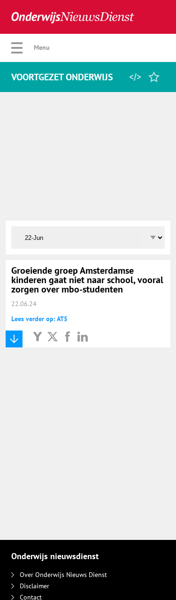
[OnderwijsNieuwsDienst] (72, 17)
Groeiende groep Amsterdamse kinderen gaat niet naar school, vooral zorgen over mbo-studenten (87, 279)
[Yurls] (37, 336)
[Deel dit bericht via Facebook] (67, 336)
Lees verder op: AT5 (39, 319)
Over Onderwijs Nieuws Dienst (63, 574)
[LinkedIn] (82, 336)
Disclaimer (34, 586)
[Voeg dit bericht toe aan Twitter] (52, 336)
